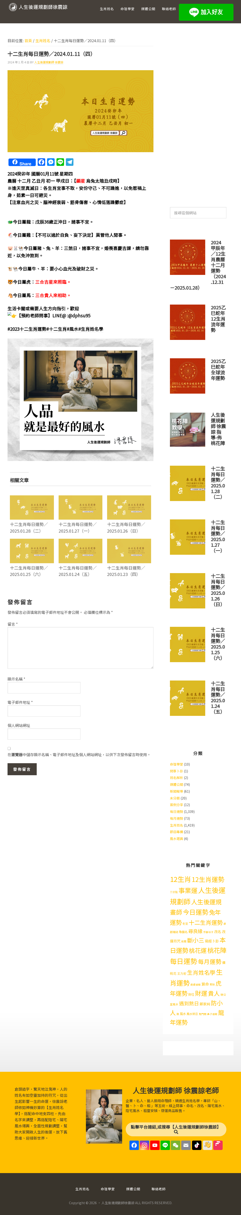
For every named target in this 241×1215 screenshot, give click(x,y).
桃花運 (198, 950)
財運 (201, 993)
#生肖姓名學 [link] (90, 329)
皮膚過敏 (195, 984)
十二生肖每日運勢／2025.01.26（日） (126, 527)
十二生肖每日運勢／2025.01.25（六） (29, 571)
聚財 (212, 984)
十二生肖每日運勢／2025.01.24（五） (78, 571)
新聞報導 (176, 791)
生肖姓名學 (201, 972)
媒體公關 (176, 784)
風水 (183, 1013)
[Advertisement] (198, 115)
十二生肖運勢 (206, 922)
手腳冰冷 (208, 932)
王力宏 (181, 973)
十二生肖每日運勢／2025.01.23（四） (126, 571)
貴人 (214, 993)
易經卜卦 (212, 940)
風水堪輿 (176, 838)
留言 (13, 624)
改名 (217, 931)
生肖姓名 (176, 825)
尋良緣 (195, 930)
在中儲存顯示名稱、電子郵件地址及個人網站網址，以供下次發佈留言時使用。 (79, 754)
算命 (205, 984)
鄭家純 (205, 1003)
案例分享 (176, 804)
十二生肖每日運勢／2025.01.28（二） (29, 527)
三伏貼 (174, 892)
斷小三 (195, 940)
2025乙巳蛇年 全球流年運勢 (218, 369)
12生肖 (180, 879)
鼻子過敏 (212, 1014)
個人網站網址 (19, 725)
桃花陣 (216, 950)
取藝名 (183, 932)
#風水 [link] (72, 329)
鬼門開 (202, 1014)
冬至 (185, 923)
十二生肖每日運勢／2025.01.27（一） (78, 527)
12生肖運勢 (208, 879)
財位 (191, 994)
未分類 (175, 798)
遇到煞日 (189, 1003)
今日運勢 (195, 912)
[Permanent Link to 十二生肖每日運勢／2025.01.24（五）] (81, 542)
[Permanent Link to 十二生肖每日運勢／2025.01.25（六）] (32, 542)
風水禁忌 (192, 1014)
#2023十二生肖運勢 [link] (27, 329)
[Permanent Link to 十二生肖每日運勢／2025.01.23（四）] (129, 542)
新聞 (183, 941)
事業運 (187, 890)
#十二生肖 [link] (56, 329)
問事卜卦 (176, 771)
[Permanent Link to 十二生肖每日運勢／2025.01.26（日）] (129, 498)
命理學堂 (176, 764)
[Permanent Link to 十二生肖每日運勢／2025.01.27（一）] (81, 498)
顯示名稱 (16, 679)
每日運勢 (176, 811)
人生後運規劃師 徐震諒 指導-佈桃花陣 (218, 428)
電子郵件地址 (20, 702)
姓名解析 (176, 777)
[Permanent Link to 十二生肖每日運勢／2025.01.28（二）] (32, 498)
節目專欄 (176, 831)
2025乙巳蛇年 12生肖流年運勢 (218, 318)
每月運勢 (176, 818)
